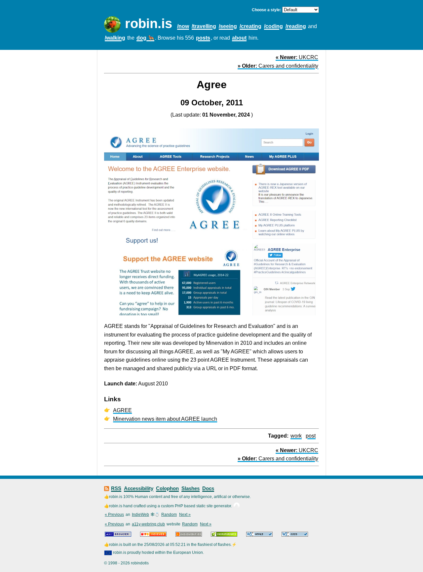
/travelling (204, 26)
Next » (185, 514)
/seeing (228, 26)
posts (203, 38)
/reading (296, 26)
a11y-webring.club (148, 524)
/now (183, 26)
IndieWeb (140, 514)
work (296, 436)
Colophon (167, 488)
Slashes (190, 488)
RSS (116, 488)
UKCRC (297, 57)
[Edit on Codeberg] (236, 506)
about (239, 38)
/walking (115, 38)
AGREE (122, 410)
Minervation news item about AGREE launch (165, 419)
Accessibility (138, 488)
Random (169, 514)
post (311, 436)
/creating (250, 26)
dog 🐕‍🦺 (145, 38)
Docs (208, 488)
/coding (273, 26)
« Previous (114, 514)
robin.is (148, 23)
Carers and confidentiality (278, 66)
